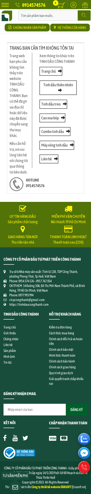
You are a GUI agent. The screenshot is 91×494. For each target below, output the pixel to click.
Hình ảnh (9, 356)
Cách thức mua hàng (61, 333)
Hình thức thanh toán (62, 355)
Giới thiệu (10, 333)
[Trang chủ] (7, 13)
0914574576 (34, 5)
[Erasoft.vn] (79, 487)
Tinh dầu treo (51, 104)
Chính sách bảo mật (61, 349)
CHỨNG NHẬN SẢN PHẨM (29, 28)
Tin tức (8, 362)
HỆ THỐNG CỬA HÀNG (72, 28)
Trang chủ (48, 71)
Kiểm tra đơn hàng (60, 327)
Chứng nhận (11, 339)
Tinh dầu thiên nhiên (58, 85)
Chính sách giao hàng (62, 367)
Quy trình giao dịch (61, 373)
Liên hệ (46, 159)
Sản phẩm (10, 351)
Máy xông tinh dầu (54, 145)
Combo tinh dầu (52, 131)
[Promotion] (85, 8)
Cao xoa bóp (50, 118)
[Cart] (61, 5)
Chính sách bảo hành (62, 361)
